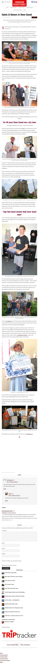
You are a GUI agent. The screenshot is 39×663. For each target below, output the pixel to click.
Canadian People (4, 655)
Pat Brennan (9, 480)
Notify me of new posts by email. (9, 565)
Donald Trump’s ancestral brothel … (11, 572)
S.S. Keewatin (9, 321)
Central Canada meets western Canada (11, 588)
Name (3, 543)
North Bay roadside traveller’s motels (11, 603)
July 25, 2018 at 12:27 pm (14, 495)
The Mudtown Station (22, 335)
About (1, 662)
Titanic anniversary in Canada (10, 580)
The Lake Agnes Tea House (9, 584)
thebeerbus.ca (30, 434)
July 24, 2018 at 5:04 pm (12, 482)
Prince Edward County (7, 511)
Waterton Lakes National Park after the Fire (12, 611)
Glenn (10, 493)
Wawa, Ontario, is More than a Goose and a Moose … (14, 576)
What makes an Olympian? (9, 621)
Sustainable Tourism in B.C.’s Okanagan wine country (14, 607)
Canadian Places (11, 472)
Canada (7, 472)
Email (3, 548)
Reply (5, 489)
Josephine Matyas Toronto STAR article (8, 619)
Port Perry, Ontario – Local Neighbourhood (12, 600)
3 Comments (34, 17)
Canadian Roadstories (19, 3)
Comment (4, 530)
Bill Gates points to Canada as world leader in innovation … (15, 596)
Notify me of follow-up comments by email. (11, 561)
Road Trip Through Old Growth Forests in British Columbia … (15, 592)
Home (1, 653)
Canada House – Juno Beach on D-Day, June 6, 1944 (14, 615)
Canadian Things (4, 658)
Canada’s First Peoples (5, 660)
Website (3, 553)
